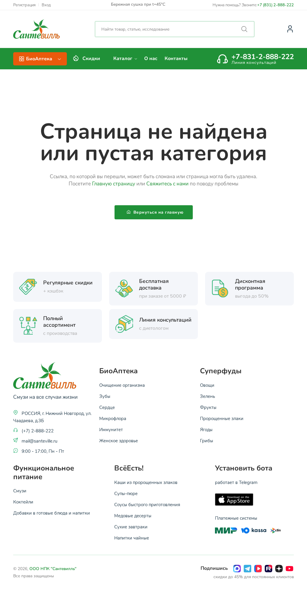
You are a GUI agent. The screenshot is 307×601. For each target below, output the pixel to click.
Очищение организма (122, 385)
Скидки (91, 58)
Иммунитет (111, 429)
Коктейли (23, 502)
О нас (150, 58)
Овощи (207, 385)
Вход (46, 5)
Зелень (207, 396)
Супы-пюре (126, 493)
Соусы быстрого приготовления (147, 504)
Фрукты (208, 407)
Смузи (19, 491)
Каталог (123, 58)
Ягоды (206, 429)
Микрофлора (112, 418)
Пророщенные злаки (221, 418)
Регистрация (24, 5)
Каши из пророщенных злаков (145, 482)
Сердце (107, 407)
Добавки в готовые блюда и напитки (51, 513)
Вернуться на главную (157, 212)
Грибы (206, 440)
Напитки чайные (131, 538)
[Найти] (244, 29)
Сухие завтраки (131, 527)
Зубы (104, 396)
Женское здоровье (118, 440)
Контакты (176, 58)
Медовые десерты (132, 515)
